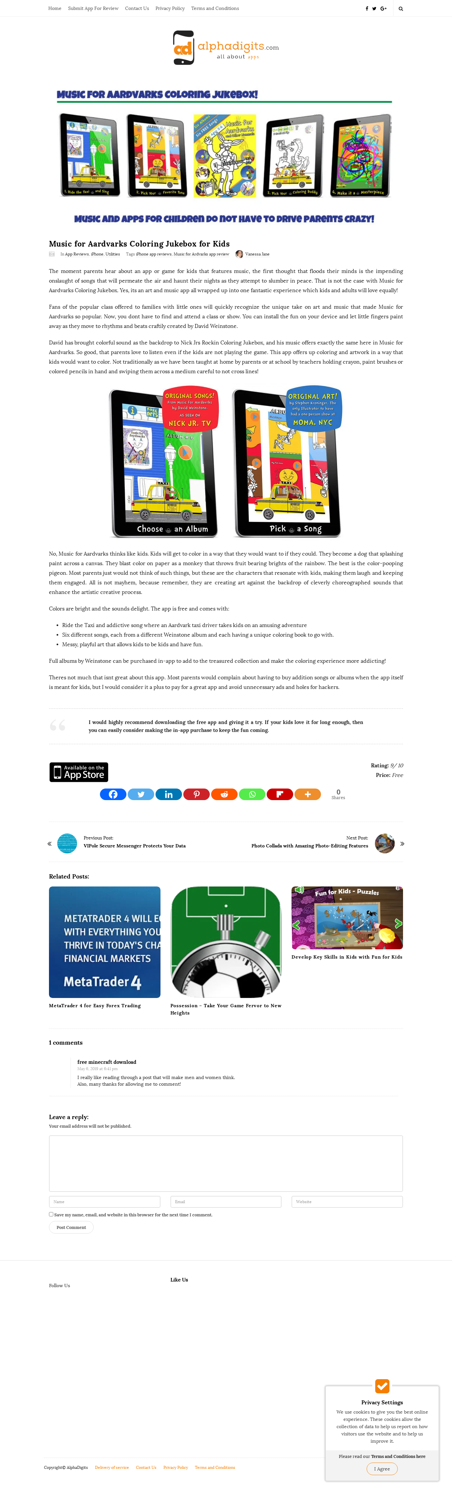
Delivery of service (112, 1467)
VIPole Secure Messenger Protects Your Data (135, 846)
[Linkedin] (169, 794)
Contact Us (137, 8)
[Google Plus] (383, 8)
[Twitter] (374, 8)
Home (55, 8)
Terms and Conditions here (398, 1456)
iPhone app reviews (154, 254)
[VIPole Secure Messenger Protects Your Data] (67, 843)
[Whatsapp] (252, 794)
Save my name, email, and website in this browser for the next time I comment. (133, 1215)
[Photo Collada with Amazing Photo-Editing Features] (385, 843)
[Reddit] (224, 794)
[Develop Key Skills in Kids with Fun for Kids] (347, 917)
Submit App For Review (93, 8)
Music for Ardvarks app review (201, 254)
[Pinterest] (196, 794)
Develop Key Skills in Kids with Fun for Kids (347, 957)
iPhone (97, 254)
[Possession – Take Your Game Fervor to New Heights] (226, 942)
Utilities (113, 254)
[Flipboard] (280, 794)
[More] (307, 794)
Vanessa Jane (258, 254)
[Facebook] (367, 8)
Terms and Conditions (215, 8)
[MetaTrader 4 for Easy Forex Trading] (104, 942)
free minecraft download (106, 1062)
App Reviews (77, 254)
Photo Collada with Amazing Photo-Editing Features (309, 846)
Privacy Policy (170, 8)
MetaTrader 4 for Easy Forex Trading (95, 1006)
